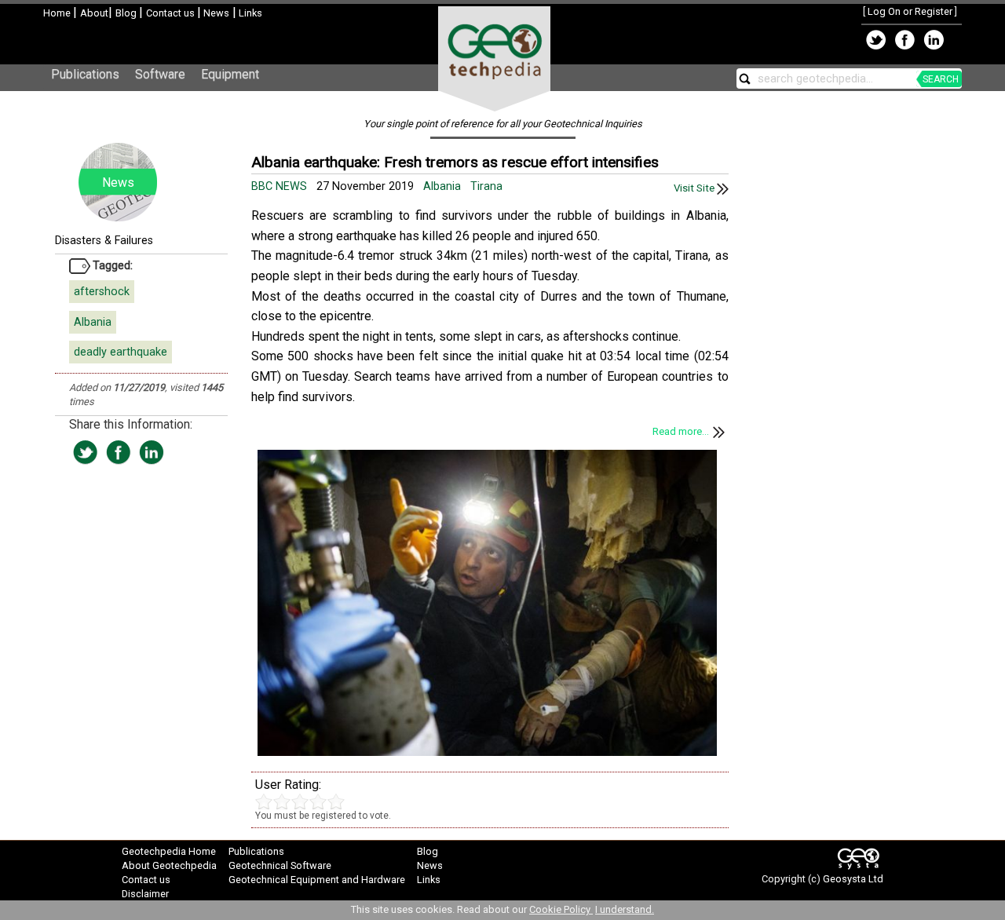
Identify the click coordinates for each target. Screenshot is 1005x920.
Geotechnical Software (279, 865)
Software (160, 74)
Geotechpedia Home (169, 851)
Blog (127, 13)
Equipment (230, 74)
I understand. (624, 909)
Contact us (171, 13)
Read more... (680, 431)
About (94, 13)
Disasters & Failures (104, 240)
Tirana (486, 186)
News (215, 13)
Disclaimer (145, 894)
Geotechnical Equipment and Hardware (316, 879)
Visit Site (695, 188)
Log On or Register (910, 11)
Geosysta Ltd (853, 879)
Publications (85, 74)
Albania (92, 322)
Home (58, 13)
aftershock (102, 291)
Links (249, 13)
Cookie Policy (561, 909)
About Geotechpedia (169, 865)
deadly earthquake (120, 352)
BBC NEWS (280, 186)
